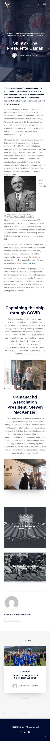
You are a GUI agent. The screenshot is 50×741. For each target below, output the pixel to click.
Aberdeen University (14, 35)
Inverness (40, 33)
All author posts (12, 620)
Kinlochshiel (31, 33)
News (25, 713)
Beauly (24, 33)
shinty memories (27, 35)
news (20, 33)
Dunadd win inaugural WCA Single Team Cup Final (25, 676)
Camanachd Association (29, 55)
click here (31, 263)
